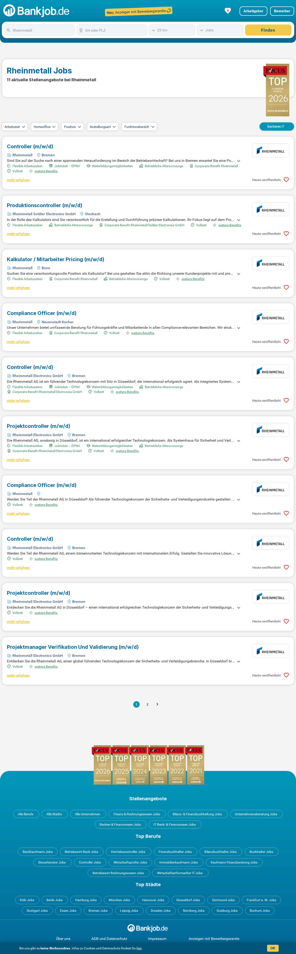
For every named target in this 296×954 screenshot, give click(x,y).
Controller (30, 146)
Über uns (63, 938)
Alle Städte (54, 814)
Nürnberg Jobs (193, 910)
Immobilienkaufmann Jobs (178, 862)
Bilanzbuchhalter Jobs (220, 852)
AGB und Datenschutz (109, 938)
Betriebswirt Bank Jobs (81, 852)
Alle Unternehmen (87, 814)
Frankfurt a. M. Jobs (261, 900)
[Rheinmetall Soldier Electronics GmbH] (270, 209)
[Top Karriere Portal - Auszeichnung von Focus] (148, 765)
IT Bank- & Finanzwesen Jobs (175, 824)
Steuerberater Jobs (52, 862)
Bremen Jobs (98, 910)
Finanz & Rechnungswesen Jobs (137, 814)
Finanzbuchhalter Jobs (175, 852)
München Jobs (119, 900)
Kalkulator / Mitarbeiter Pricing (55, 259)
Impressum (157, 938)
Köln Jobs (27, 900)
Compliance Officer (42, 313)
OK (272, 948)
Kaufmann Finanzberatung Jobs (234, 862)
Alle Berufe (25, 814)
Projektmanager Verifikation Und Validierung (73, 647)
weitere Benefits (46, 171)
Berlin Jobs (54, 900)
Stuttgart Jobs (37, 910)
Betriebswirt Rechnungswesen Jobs (118, 873)
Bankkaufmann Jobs (38, 852)
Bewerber (282, 11)
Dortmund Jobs (223, 900)
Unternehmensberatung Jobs (256, 814)
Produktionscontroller (44, 205)
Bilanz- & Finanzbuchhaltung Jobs (197, 814)
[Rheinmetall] (270, 150)
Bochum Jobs (260, 910)
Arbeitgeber (253, 11)
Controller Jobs (90, 862)
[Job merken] (286, 180)
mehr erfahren (18, 180)
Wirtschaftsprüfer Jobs (130, 862)
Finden (268, 30)
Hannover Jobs (153, 900)
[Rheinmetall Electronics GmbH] (270, 371)
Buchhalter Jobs (261, 852)
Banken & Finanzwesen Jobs (120, 824)
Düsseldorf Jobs (188, 900)
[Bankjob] (37, 11)
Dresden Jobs (160, 910)
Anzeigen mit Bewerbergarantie (214, 938)
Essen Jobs (68, 910)
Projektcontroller (38, 426)
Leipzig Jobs (129, 910)
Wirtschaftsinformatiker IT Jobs (180, 873)
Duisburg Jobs (227, 910)
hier (139, 948)
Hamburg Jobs (86, 900)
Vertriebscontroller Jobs (128, 852)
